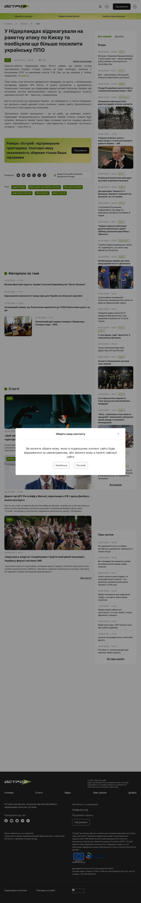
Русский (81, 465)
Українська (61, 465)
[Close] (118, 434)
